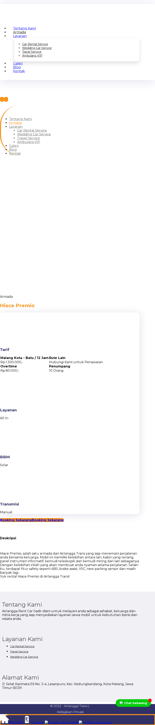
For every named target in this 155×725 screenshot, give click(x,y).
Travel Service (19, 651)
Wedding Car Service (24, 656)
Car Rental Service (22, 646)
